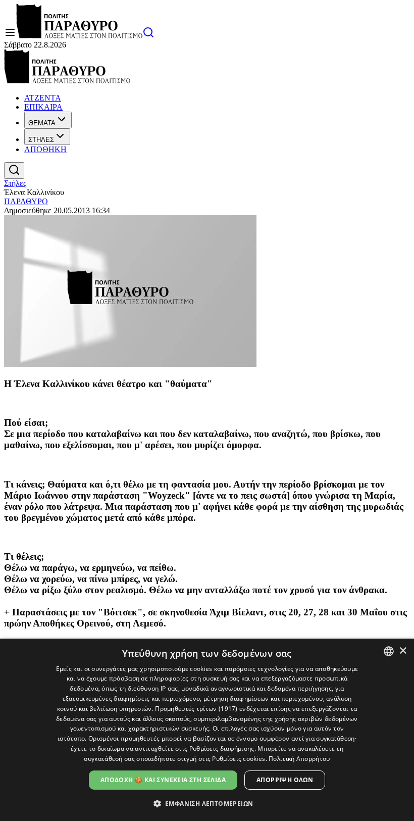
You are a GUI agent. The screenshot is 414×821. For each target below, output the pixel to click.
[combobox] (389, 651)
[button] (207, 803)
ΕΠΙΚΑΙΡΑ (43, 107)
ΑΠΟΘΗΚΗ (45, 149)
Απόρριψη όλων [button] (284, 780)
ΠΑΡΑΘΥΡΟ (26, 201)
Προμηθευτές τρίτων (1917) (196, 708)
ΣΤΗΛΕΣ (41, 139)
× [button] (402, 651)
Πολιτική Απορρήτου (299, 758)
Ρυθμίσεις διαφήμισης (221, 748)
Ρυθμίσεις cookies (238, 758)
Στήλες (15, 183)
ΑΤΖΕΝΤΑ (42, 97)
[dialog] (207, 730)
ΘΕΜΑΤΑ (42, 123)
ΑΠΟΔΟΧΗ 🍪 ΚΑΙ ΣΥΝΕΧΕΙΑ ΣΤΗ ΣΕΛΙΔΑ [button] (163, 780)
